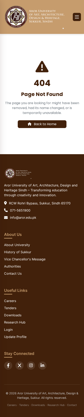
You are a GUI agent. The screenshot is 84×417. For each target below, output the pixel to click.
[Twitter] (19, 365)
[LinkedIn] (42, 365)
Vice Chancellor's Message (24, 259)
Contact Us (13, 273)
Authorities (12, 266)
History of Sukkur (17, 252)
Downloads (12, 315)
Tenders (10, 308)
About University (17, 245)
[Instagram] (31, 365)
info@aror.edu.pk (23, 217)
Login (8, 330)
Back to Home (44, 124)
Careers (10, 301)
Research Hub (14, 322)
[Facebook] (8, 365)
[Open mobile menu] (77, 17)
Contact (72, 405)
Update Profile (15, 337)
